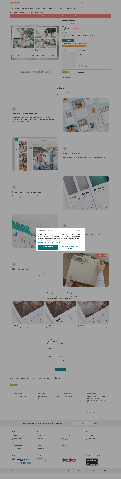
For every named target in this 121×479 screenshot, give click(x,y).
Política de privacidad (54, 242)
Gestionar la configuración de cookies (70, 247)
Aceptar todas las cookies (48, 247)
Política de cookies (43, 242)
